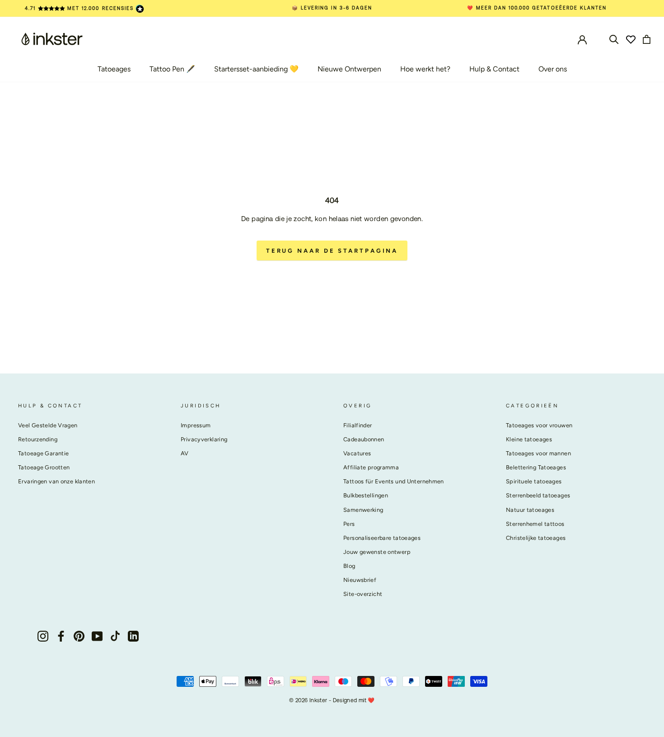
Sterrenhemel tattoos (535, 523)
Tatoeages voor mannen (538, 453)
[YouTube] (97, 635)
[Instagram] (42, 635)
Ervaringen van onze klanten (56, 481)
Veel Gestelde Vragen (48, 425)
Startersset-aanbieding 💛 (256, 69)
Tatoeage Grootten (44, 467)
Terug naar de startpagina (332, 250)
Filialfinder (357, 425)
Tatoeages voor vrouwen (539, 425)
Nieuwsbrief (359, 579)
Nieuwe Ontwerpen (349, 69)
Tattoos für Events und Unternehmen (393, 481)
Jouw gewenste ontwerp (377, 551)
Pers (349, 523)
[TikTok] (115, 635)
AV (185, 453)
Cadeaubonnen (363, 439)
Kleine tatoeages (529, 439)
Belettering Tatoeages (536, 467)
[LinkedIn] (133, 635)
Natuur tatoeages (530, 509)
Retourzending (37, 439)
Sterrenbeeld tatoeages (538, 495)
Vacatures (357, 453)
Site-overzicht (362, 594)
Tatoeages (114, 69)
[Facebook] (61, 635)
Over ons (552, 69)
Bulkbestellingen (365, 495)
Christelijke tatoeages (536, 537)
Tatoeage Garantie (43, 453)
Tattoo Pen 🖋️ (172, 69)
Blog (349, 565)
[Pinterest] (79, 635)
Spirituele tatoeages (534, 481)
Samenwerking (363, 509)
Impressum (195, 425)
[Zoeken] (614, 38)
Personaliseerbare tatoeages (382, 537)
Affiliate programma (371, 467)
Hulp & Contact (494, 69)
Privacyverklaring (204, 439)
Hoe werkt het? (425, 69)
